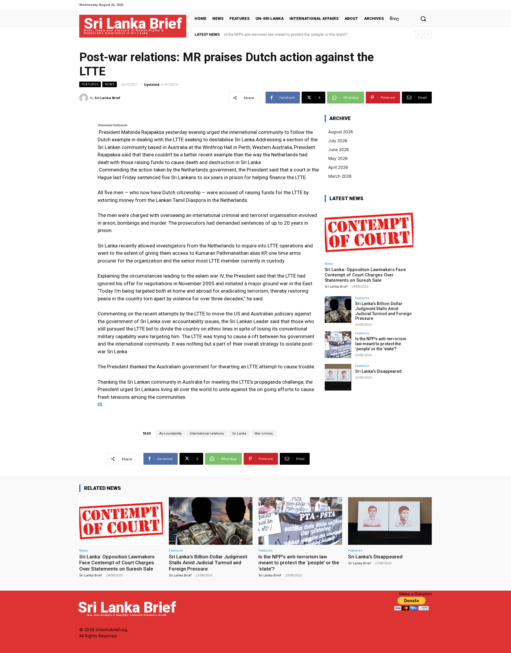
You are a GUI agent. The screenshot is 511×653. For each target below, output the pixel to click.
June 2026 (338, 149)
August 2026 (340, 131)
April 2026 (338, 167)
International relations (207, 433)
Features (90, 84)
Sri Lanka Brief (107, 97)
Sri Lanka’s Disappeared (378, 371)
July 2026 (337, 140)
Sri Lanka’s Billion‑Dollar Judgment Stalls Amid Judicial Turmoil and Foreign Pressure (383, 311)
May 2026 (338, 158)
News (109, 84)
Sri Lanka (239, 433)
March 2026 (340, 176)
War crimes (264, 433)
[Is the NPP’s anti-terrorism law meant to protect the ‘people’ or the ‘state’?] (338, 344)
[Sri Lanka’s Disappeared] (338, 377)
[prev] (418, 34)
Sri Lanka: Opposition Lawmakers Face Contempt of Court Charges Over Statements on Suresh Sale (365, 275)
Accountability (170, 433)
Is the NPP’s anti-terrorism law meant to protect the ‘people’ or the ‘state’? (285, 34)
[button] (423, 18)
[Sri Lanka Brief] (84, 97)
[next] (428, 34)
